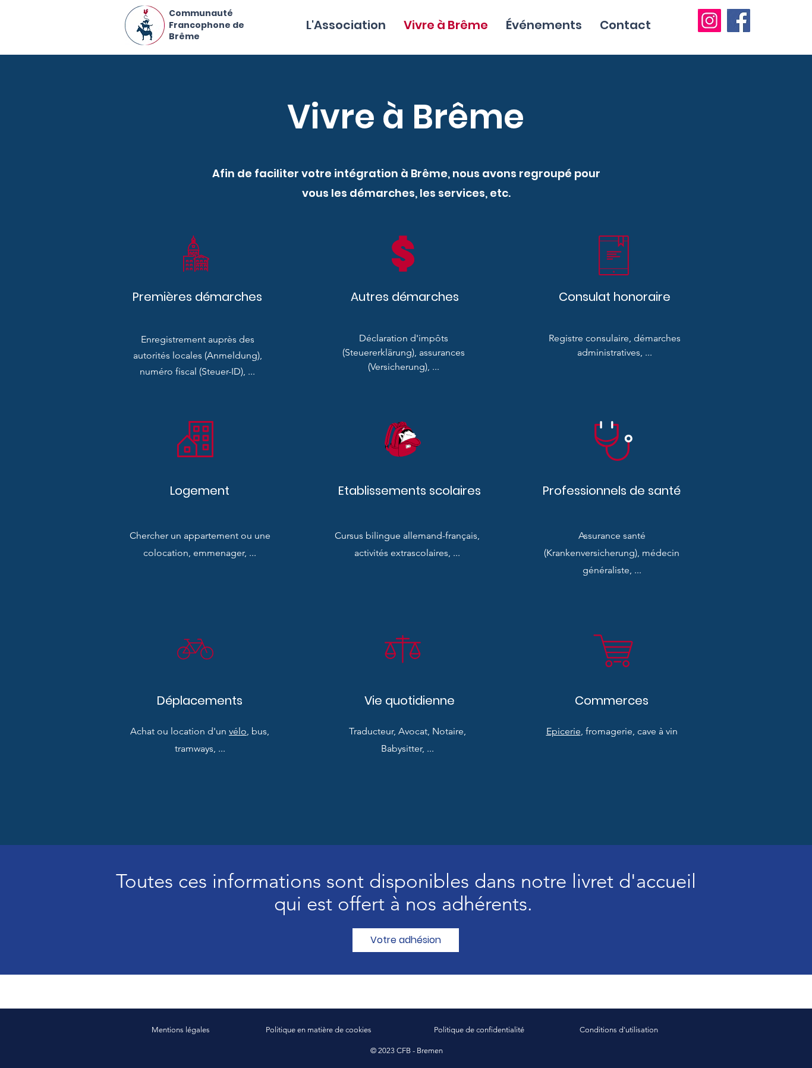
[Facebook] (738, 20)
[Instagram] (709, 20)
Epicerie (563, 731)
